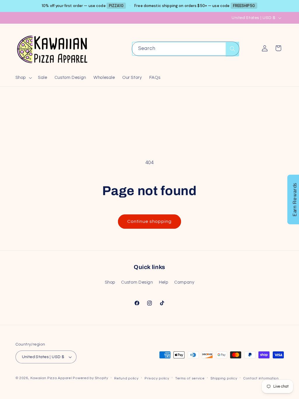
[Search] (232, 49)
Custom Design (137, 282)
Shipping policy (224, 378)
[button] (23, 77)
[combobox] (185, 48)
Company (184, 282)
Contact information (261, 378)
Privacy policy (157, 378)
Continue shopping (149, 221)
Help (163, 282)
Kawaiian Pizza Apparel (51, 378)
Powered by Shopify (90, 378)
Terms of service (190, 378)
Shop (110, 282)
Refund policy (126, 378)
